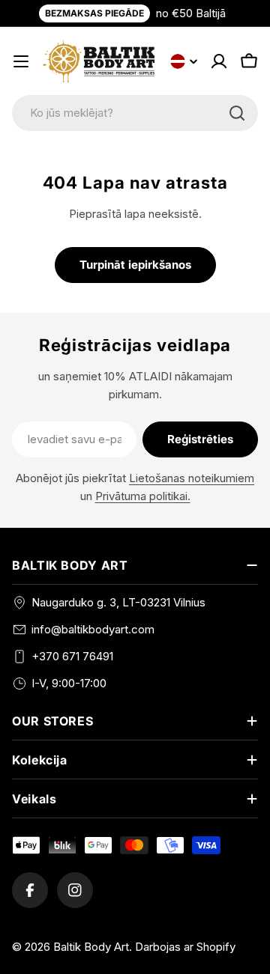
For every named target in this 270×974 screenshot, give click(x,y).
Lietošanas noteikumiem (191, 478)
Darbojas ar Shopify (185, 947)
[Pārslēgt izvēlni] (21, 61)
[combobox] (135, 113)
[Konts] (219, 61)
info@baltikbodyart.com (93, 629)
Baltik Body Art (91, 947)
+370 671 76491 (72, 656)
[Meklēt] (237, 113)
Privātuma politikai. (142, 496)
